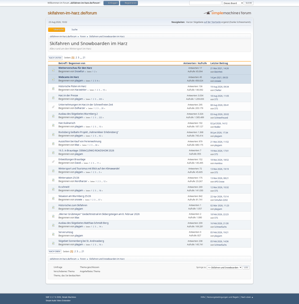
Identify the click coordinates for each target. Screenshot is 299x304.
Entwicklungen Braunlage (71, 159)
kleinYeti (218, 71)
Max (77, 144)
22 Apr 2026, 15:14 (219, 196)
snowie (217, 81)
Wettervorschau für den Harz (75, 67)
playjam (79, 80)
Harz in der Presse (68, 95)
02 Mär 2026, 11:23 (219, 205)
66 (96, 145)
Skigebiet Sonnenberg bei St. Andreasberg (81, 241)
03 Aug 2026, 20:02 (219, 114)
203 (100, 99)
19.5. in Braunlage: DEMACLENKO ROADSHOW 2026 (86, 150)
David (78, 162)
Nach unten (55, 57)
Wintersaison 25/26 (68, 177)
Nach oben (54, 251)
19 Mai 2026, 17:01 (219, 150)
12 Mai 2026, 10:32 (219, 187)
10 (104, 90)
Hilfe (203, 297)
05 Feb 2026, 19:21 (219, 232)
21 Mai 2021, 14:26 (219, 68)
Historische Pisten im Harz (72, 86)
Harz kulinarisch (66, 123)
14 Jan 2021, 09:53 (219, 77)
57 (99, 200)
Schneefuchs (220, 226)
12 (104, 181)
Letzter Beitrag (219, 63)
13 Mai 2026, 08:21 (219, 178)
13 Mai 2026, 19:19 (219, 169)
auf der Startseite (212, 22)
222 (100, 117)
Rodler (217, 126)
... (81, 57)
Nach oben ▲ (247, 297)
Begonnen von (77, 63)
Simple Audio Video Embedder (58, 300)
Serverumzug (65, 232)
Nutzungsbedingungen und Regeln (223, 297)
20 (102, 108)
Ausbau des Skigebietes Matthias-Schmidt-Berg (83, 222)
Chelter (217, 90)
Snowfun (79, 71)
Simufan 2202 (221, 200)
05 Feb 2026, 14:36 (219, 241)
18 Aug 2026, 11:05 (219, 95)
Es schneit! (64, 186)
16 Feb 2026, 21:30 (219, 223)
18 (100, 190)
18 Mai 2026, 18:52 (219, 159)
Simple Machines (69, 297)
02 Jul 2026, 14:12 (218, 123)
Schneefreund (221, 117)
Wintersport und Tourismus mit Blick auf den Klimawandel (88, 168)
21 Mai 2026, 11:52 (219, 141)
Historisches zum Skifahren (72, 205)
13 (100, 126)
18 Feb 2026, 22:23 (219, 214)
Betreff (62, 63)
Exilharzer (80, 108)
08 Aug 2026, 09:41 (219, 105)
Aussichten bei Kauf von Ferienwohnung (79, 141)
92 (100, 136)
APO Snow (219, 181)
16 (100, 244)
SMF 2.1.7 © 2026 (53, 297)
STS (216, 99)
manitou (218, 163)
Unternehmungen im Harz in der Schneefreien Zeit (85, 104)
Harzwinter (81, 89)
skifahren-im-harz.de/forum (72, 13)
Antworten (189, 63)
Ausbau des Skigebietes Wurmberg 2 (78, 113)
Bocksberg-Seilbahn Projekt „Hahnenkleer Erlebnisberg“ (88, 132)
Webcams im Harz (68, 77)
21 (84, 57)
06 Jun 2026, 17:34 (219, 132)
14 (100, 226)
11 (98, 163)
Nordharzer (81, 181)
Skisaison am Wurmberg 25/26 (74, 196)
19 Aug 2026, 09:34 (219, 86)
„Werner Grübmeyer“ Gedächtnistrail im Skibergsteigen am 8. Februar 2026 (99, 214)
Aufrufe (202, 63)
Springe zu (201, 267)
